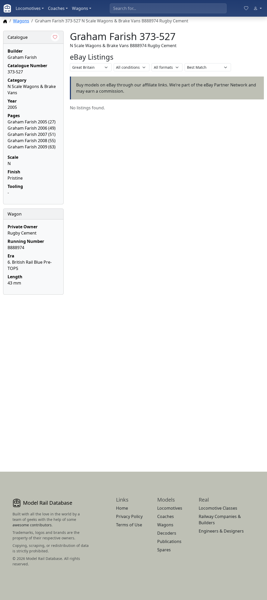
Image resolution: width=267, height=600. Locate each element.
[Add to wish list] (55, 37)
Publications (169, 541)
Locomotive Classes (218, 508)
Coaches (56, 8)
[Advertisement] (33, 377)
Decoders (166, 533)
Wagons (80, 8)
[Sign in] (257, 8)
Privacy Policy (129, 516)
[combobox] (168, 8)
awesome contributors (32, 524)
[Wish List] (246, 8)
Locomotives (28, 8)
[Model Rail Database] (7, 8)
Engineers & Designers (221, 531)
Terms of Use (129, 525)
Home (122, 508)
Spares (164, 550)
